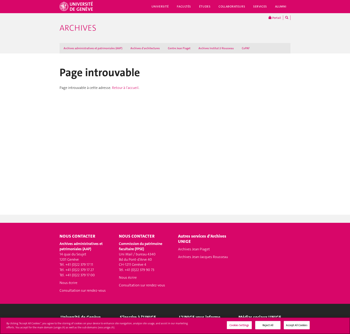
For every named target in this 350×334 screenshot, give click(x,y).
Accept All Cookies (296, 325)
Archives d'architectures (145, 48)
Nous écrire (68, 282)
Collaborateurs (232, 6)
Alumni (280, 6)
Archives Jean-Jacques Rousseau (203, 256)
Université (160, 6)
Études (204, 6)
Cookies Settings (239, 325)
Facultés (184, 6)
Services (260, 6)
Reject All (267, 325)
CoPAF (246, 48)
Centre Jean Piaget (179, 48)
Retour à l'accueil (125, 87)
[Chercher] (286, 17)
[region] (175, 325)
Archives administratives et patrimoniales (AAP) (93, 48)
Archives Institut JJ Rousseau (216, 48)
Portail (276, 18)
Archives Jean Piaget (194, 249)
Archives (78, 28)
